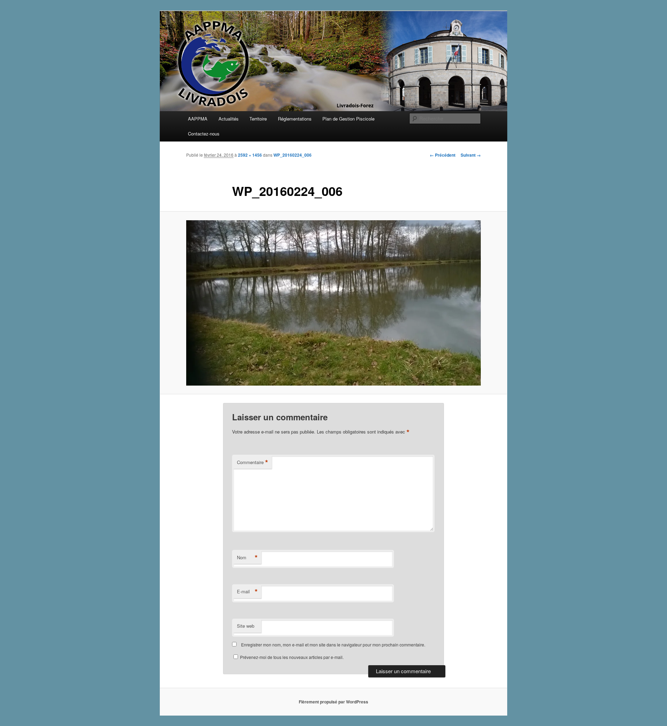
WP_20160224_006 (292, 155)
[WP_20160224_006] (333, 303)
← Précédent (442, 155)
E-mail (247, 591)
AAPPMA (197, 118)
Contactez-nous (204, 133)
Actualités (229, 118)
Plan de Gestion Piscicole (348, 118)
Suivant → (471, 155)
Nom (247, 557)
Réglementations (295, 118)
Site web (245, 625)
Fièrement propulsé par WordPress (333, 702)
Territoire (258, 118)
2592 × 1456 (250, 155)
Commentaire (252, 462)
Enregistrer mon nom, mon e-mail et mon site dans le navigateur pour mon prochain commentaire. (333, 644)
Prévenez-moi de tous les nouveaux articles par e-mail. (292, 657)
